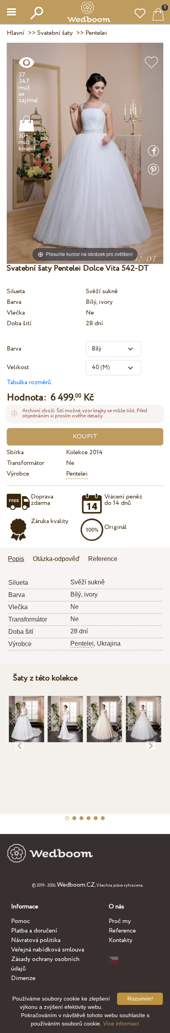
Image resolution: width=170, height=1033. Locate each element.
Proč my (120, 921)
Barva (14, 302)
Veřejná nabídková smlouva (47, 949)
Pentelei (77, 473)
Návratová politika (35, 940)
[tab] (19, 560)
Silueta (16, 291)
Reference (122, 930)
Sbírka (15, 452)
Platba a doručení (34, 930)
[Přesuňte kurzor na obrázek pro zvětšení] (85, 152)
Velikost (18, 367)
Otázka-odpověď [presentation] (56, 558)
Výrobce (18, 474)
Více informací (121, 1023)
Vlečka (16, 313)
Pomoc (20, 921)
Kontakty (120, 940)
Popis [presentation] (16, 558)
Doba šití (19, 323)
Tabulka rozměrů (29, 382)
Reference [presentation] (102, 558)
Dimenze (23, 978)
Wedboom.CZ (76, 884)
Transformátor (25, 463)
